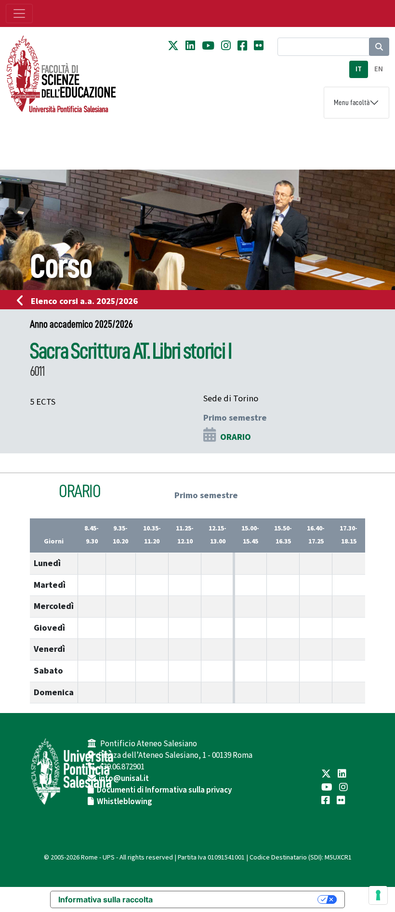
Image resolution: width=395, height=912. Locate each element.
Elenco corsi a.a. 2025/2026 (84, 301)
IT (359, 69)
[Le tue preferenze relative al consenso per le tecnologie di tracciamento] (378, 895)
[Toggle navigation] (19, 13)
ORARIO (235, 437)
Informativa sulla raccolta (105, 899)
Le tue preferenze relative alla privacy (240, 899)
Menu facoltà (351, 102)
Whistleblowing (124, 801)
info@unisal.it (124, 778)
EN (378, 69)
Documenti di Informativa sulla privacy (164, 790)
